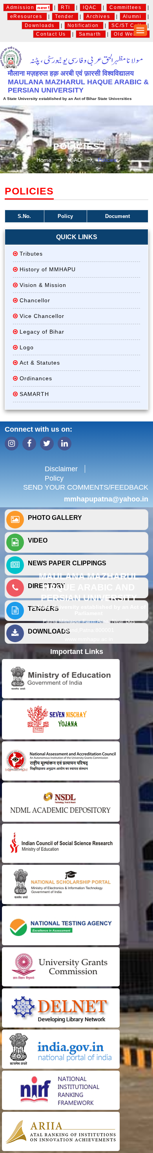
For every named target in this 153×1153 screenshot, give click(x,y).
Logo (27, 347)
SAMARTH (34, 394)
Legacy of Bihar (42, 332)
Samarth (91, 34)
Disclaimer (61, 469)
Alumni (133, 16)
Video (37, 540)
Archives (98, 16)
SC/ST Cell (127, 25)
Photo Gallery (55, 517)
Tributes (31, 254)
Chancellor (35, 300)
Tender (65, 16)
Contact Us (52, 34)
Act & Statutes (40, 363)
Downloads (40, 25)
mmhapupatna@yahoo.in (106, 499)
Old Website (130, 34)
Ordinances (36, 378)
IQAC (90, 7)
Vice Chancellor (42, 316)
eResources (27, 16)
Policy (54, 478)
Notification (84, 25)
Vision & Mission (43, 285)
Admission (21, 7)
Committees (126, 7)
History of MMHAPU (48, 269)
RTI (66, 7)
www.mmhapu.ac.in (89, 639)
